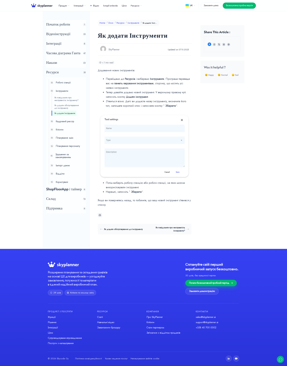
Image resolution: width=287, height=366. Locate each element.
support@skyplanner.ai (207, 322)
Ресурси (135, 6)
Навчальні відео (105, 322)
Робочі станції (63, 82)
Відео (96, 6)
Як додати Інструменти (64, 113)
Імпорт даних (63, 165)
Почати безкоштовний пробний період (209, 283)
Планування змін (64, 138)
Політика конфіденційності (88, 358)
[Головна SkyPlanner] (41, 5)
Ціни (124, 6)
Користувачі (62, 182)
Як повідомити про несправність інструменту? (66, 99)
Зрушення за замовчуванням (63, 156)
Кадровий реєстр (65, 121)
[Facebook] (214, 44)
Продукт (63, 6)
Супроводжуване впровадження (65, 338)
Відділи (60, 173)
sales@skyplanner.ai (206, 317)
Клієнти (59, 129)
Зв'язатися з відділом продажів (163, 332)
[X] (219, 44)
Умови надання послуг (116, 358)
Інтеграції (78, 6)
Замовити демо (211, 5)
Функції (52, 317)
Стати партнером (155, 327)
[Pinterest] (228, 44)
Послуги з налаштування (61, 343)
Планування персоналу (68, 146)
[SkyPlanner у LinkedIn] (229, 359)
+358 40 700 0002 (206, 327)
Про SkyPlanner (154, 317)
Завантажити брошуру (108, 327)
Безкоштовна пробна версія (239, 5)
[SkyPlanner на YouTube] (236, 359)
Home (102, 22)
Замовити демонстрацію (202, 291)
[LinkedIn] (224, 44)
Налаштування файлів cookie (145, 358)
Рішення (52, 322)
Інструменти (62, 90)
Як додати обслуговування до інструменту (66, 107)
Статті (100, 317)
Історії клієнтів (110, 6)
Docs (111, 22)
